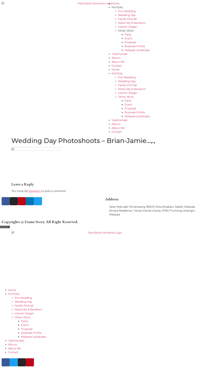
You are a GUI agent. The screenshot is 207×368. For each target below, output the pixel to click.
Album (116, 57)
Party (128, 34)
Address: (112, 199)
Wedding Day (127, 15)
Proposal (130, 42)
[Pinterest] (22, 201)
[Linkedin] (30, 201)
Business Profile (135, 46)
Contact (117, 65)
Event (128, 38)
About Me (118, 61)
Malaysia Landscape (137, 50)
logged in (34, 191)
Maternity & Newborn (132, 22)
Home (116, 3)
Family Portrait (127, 19)
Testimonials (119, 54)
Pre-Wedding (127, 11)
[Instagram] (14, 201)
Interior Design (127, 26)
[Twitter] (38, 201)
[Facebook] (6, 201)
